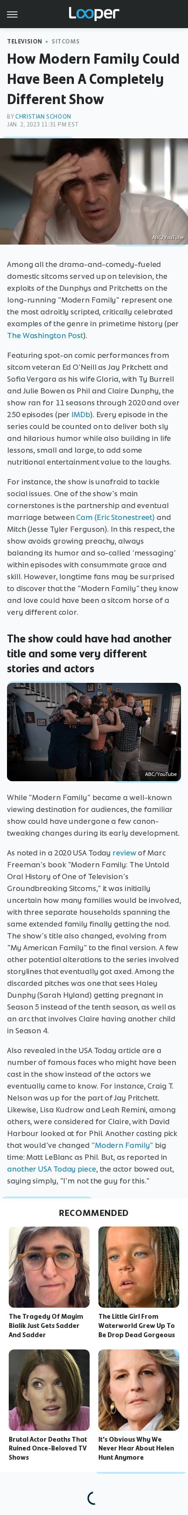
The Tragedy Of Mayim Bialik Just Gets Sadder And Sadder (46, 1325)
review (124, 853)
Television (24, 41)
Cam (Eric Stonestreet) (115, 517)
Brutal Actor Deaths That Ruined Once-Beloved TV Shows (48, 1448)
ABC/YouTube (168, 237)
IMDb (80, 414)
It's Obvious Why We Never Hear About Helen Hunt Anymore (136, 1448)
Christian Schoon (43, 116)
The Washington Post (45, 335)
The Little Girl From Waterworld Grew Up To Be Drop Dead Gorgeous (136, 1325)
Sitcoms (66, 41)
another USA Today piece (51, 1169)
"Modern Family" (122, 1145)
